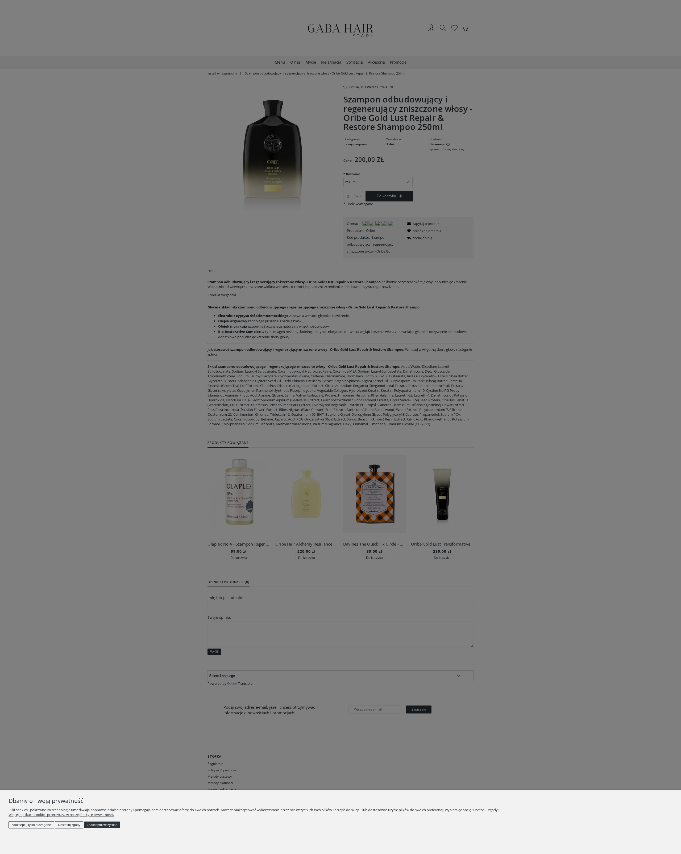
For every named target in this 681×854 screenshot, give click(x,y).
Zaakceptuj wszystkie (102, 825)
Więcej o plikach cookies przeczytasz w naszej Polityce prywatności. (61, 814)
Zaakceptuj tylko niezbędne (31, 825)
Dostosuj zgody (69, 825)
